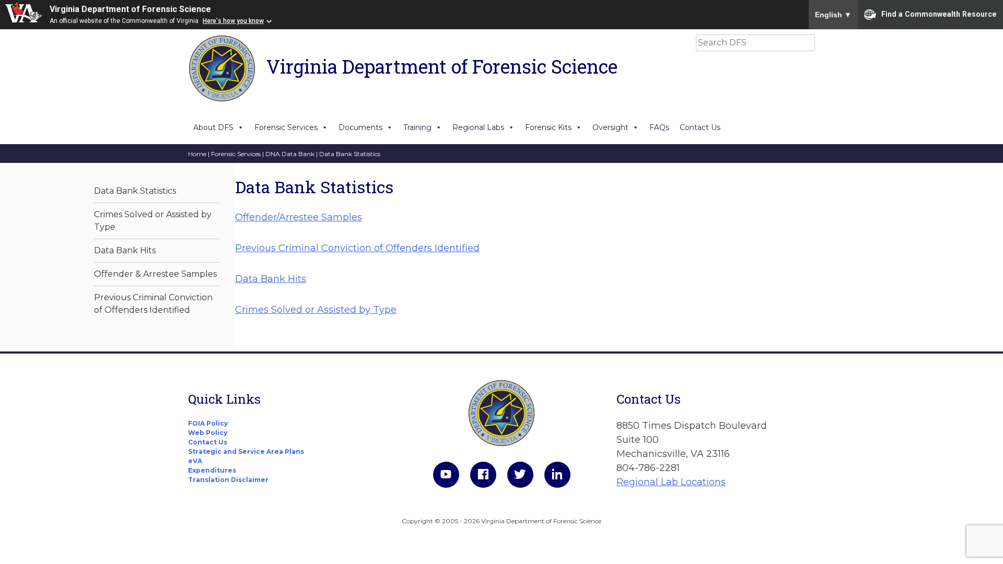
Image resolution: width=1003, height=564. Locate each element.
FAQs (659, 127)
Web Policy (207, 433)
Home (197, 154)
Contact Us (700, 127)
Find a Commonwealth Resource (939, 13)
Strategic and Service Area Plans (246, 451)
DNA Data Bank (289, 154)
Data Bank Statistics (135, 191)
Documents (360, 127)
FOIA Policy (208, 423)
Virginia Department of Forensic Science (130, 9)
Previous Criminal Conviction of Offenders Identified (357, 248)
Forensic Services (286, 127)
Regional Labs (478, 127)
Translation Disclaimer (228, 480)
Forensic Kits (548, 127)
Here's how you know (233, 21)
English (833, 14)
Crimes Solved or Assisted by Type (315, 309)
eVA (195, 461)
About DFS (213, 127)
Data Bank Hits (125, 250)
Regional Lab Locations (671, 482)
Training (417, 127)
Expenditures (212, 470)
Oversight (610, 127)
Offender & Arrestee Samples (155, 274)
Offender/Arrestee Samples (298, 217)
